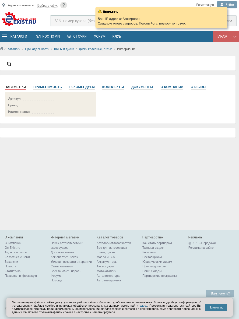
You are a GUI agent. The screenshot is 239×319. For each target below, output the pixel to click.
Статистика (13, 271)
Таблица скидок (153, 247)
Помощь (56, 280)
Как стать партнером (157, 243)
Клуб (116, 36)
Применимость (47, 87)
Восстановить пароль (66, 271)
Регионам (149, 252)
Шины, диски (106, 252)
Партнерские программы (159, 275)
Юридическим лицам (157, 261)
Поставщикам (152, 257)
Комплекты (113, 87)
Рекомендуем (82, 87)
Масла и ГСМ (106, 257)
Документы (142, 87)
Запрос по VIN (48, 36)
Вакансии (11, 261)
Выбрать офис (47, 5)
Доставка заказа (62, 252)
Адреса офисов (16, 252)
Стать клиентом (62, 266)
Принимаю (216, 307)
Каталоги (19, 36)
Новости (10, 266)
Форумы (56, 275)
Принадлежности (37, 49)
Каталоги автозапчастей (114, 243)
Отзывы (198, 87)
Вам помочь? (220, 293)
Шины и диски (64, 49)
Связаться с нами (17, 257)
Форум (99, 36)
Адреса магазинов (21, 5)
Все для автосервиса (112, 247)
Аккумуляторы (107, 261)
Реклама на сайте (201, 247)
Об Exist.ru (12, 247)
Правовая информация (21, 275)
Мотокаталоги (106, 271)
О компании (172, 87)
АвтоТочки (77, 36)
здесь (143, 305)
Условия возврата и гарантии (71, 261)
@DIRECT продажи (202, 243)
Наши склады (152, 271)
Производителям (154, 266)
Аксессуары (105, 266)
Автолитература (108, 275)
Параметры (15, 87)
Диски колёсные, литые (95, 49)
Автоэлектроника (109, 280)
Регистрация (205, 5)
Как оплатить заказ (64, 257)
